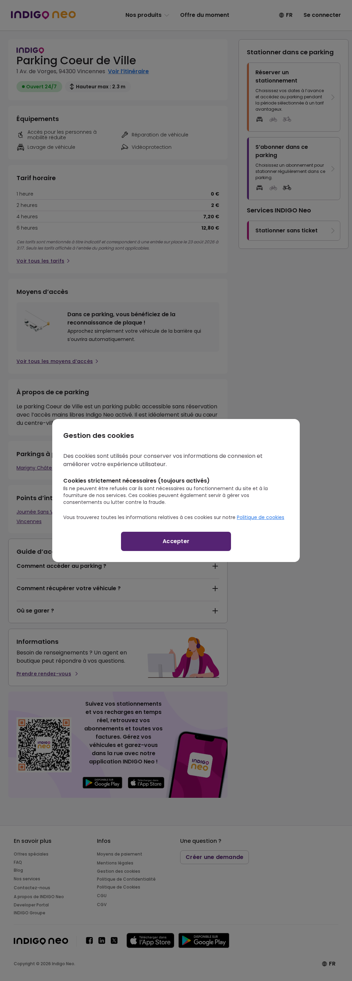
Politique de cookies (260, 517)
